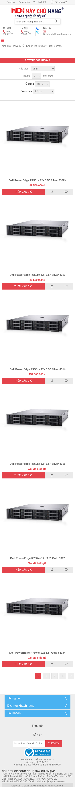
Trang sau (71, 676)
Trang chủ (5, 46)
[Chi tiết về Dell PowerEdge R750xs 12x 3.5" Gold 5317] (37, 515)
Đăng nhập (24, 2)
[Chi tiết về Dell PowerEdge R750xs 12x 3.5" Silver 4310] (37, 232)
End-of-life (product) (36, 46)
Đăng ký (11, 2)
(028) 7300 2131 (8, 32)
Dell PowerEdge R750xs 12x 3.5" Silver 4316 (37, 463)
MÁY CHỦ (18, 46)
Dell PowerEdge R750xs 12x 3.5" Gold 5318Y (37, 652)
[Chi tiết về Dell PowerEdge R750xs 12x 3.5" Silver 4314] (37, 327)
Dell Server (55, 46)
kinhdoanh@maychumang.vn (57, 34)
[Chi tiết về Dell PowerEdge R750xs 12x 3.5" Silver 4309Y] (37, 138)
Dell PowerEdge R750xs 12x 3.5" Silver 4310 (37, 274)
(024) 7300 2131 (26, 32)
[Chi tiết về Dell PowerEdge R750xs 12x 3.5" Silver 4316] (37, 421)
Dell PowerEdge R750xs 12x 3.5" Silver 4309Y (37, 180)
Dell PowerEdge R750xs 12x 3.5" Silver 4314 (37, 369)
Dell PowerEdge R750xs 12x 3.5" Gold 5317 (37, 558)
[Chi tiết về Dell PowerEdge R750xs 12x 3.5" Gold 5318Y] (37, 610)
